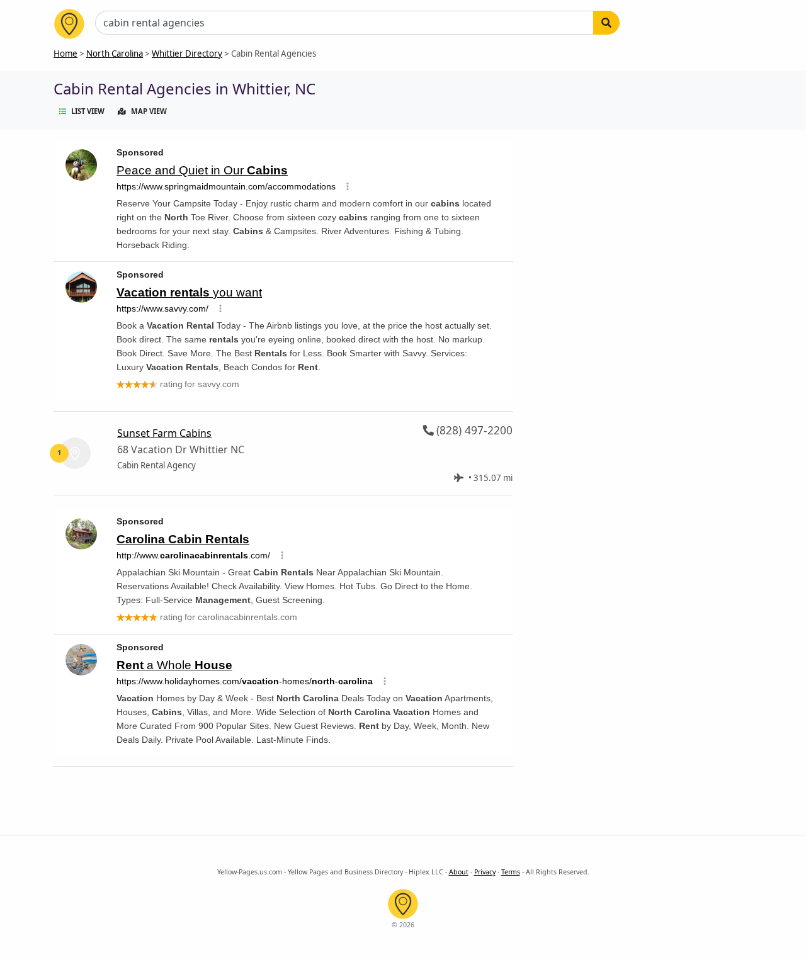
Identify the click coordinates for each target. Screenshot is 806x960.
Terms (510, 871)
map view (149, 111)
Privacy (485, 871)
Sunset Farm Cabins (164, 433)
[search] (606, 23)
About (458, 871)
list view (88, 111)
